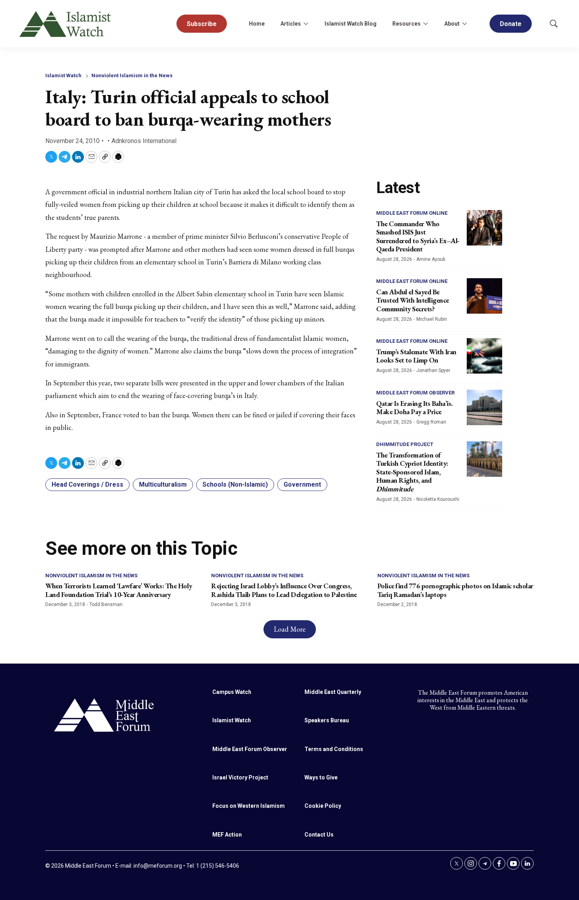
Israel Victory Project (240, 777)
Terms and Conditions (333, 749)
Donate (510, 24)
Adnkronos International (143, 141)
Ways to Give (321, 777)
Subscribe (202, 24)
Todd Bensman (105, 604)
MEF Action (227, 834)
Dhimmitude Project (404, 444)
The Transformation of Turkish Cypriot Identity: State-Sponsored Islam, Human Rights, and (412, 471)
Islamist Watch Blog (351, 23)
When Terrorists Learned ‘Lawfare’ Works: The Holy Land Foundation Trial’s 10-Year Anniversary (118, 590)
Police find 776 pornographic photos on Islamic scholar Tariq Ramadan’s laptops (455, 590)
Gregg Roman (431, 422)
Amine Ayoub (430, 259)
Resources (406, 23)
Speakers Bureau (326, 720)
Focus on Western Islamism (248, 806)
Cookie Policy (322, 806)
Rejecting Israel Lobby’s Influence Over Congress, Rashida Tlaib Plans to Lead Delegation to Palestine (284, 590)
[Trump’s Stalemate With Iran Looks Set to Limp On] (484, 356)
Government (302, 484)
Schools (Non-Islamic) (235, 484)
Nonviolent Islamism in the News (132, 75)
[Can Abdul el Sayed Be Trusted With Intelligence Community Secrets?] (484, 296)
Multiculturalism (163, 484)
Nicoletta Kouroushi (437, 499)
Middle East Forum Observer (415, 393)
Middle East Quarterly (332, 692)
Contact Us (319, 834)
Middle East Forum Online (411, 213)
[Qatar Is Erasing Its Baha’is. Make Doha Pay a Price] (484, 407)
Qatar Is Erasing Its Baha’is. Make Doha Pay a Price (414, 408)
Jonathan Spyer (433, 370)
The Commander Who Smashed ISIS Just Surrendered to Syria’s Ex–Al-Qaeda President (418, 236)
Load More (290, 629)
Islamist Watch (63, 75)
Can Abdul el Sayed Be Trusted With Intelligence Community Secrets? (412, 300)
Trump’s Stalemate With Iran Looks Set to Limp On (416, 356)
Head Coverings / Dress (87, 484)
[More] (305, 23)
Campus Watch (231, 692)
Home (257, 23)
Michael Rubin (431, 319)
